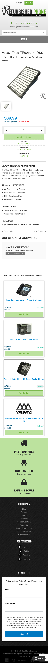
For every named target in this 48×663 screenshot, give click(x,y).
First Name (10, 603)
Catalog (24, 515)
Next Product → (40, 231)
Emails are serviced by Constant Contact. (24, 627)
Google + (24, 555)
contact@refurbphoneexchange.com (24, 26)
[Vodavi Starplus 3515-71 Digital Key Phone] (24, 289)
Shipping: (24, 142)
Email (7, 590)
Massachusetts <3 (24, 521)
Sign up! (24, 634)
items (20, 2)
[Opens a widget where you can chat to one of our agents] (39, 659)
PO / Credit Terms (24, 531)
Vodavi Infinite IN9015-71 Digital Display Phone (24, 379)
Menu (24, 39)
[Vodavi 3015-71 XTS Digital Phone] (24, 329)
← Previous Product (9, 231)
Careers (24, 512)
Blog (24, 509)
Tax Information (24, 534)
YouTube (24, 559)
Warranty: (24, 148)
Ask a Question (16, 253)
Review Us (24, 525)
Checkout (28, 2)
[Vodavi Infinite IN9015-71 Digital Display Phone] (24, 368)
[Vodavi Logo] (24, 408)
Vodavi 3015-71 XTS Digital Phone (24, 339)
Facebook (24, 547)
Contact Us (24, 518)
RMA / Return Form (24, 528)
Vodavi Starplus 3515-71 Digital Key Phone (24, 300)
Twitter (24, 551)
